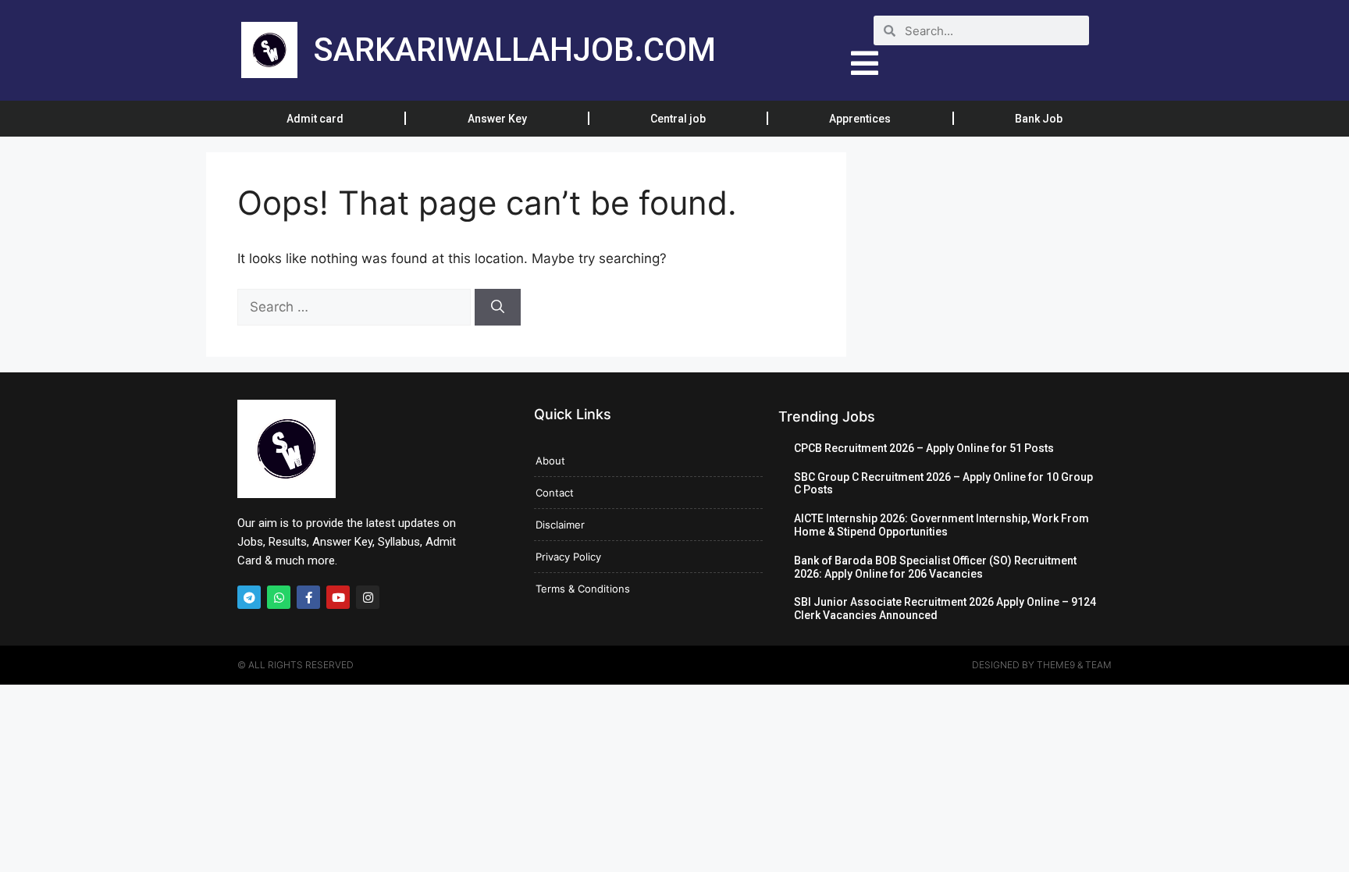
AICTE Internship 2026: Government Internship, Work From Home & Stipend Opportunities (941, 525)
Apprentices (860, 118)
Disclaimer (560, 524)
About (550, 460)
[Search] (498, 307)
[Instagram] (367, 597)
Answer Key (497, 118)
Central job (678, 118)
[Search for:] (356, 307)
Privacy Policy (568, 556)
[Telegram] (249, 597)
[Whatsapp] (278, 597)
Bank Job (1038, 118)
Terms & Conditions (583, 588)
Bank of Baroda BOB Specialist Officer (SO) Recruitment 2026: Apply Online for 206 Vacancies (935, 567)
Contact (555, 492)
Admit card (315, 118)
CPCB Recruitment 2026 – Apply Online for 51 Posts (924, 448)
